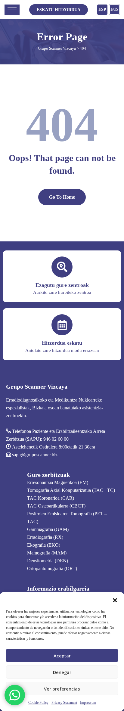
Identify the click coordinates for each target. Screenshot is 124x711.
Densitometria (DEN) (47, 560)
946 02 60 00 (56, 439)
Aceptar (62, 656)
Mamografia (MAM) (47, 552)
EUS (114, 9)
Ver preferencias (62, 689)
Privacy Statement (64, 702)
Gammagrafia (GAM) (48, 529)
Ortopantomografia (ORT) (52, 568)
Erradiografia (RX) (45, 537)
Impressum (88, 702)
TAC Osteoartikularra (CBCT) (56, 505)
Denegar (62, 672)
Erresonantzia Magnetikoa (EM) (57, 482)
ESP (102, 9)
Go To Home (62, 197)
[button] (115, 600)
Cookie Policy (38, 702)
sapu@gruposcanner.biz (34, 454)
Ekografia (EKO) (43, 545)
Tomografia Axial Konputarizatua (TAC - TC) (71, 490)
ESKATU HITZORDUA (58, 10)
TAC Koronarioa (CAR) (50, 498)
